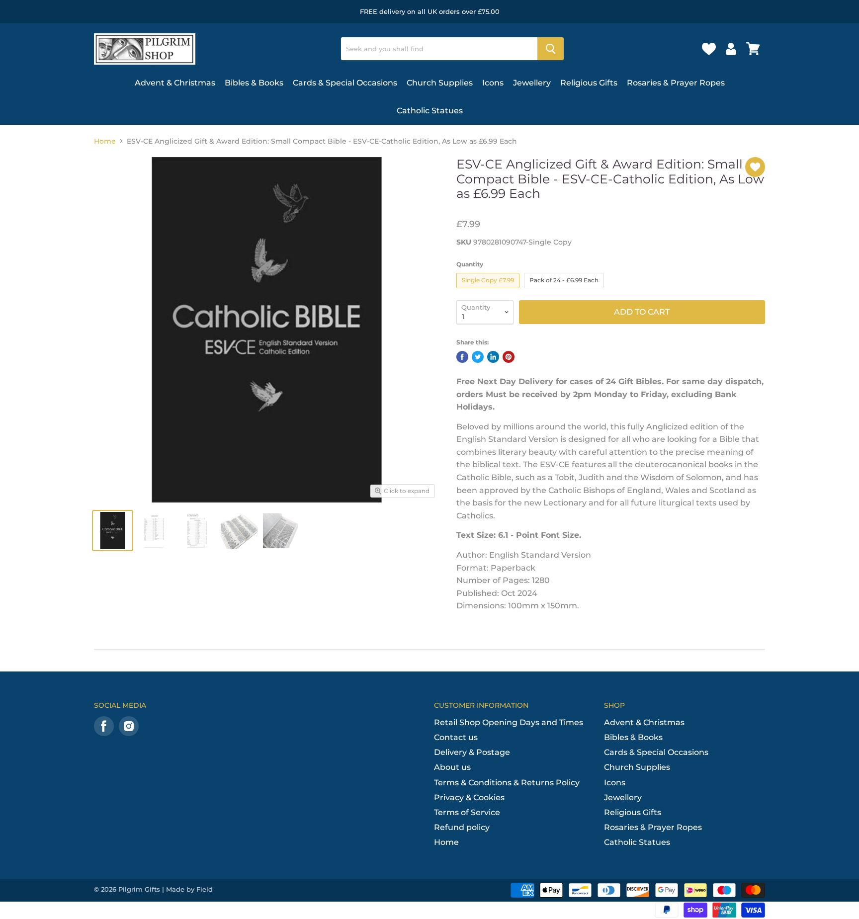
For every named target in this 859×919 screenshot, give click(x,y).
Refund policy (462, 827)
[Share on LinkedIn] (493, 357)
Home (105, 141)
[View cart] (753, 48)
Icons (493, 82)
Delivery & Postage (472, 752)
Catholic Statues (430, 110)
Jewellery (532, 82)
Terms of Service (467, 812)
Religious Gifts (588, 82)
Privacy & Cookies (469, 797)
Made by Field (189, 889)
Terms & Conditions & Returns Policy (507, 782)
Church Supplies (440, 82)
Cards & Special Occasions (345, 82)
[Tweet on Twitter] (478, 357)
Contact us (456, 737)
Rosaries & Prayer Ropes (676, 82)
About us (452, 767)
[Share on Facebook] (462, 357)
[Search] (550, 48)
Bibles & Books (254, 82)
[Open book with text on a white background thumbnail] (239, 530)
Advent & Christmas (175, 82)
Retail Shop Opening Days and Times (508, 722)
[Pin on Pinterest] (509, 357)
